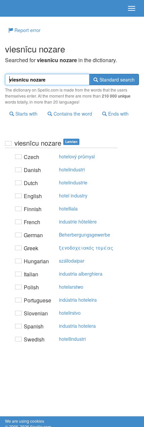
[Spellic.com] (17, 8)
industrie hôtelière (78, 221)
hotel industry (73, 195)
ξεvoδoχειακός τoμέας (86, 247)
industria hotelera (77, 325)
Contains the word (72, 113)
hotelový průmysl (77, 156)
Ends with (118, 113)
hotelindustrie (73, 182)
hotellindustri (72, 338)
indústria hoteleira (78, 299)
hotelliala (68, 208)
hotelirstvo (70, 312)
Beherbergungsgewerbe (84, 234)
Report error (27, 30)
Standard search (116, 79)
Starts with (26, 113)
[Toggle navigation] (131, 8)
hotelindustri (72, 169)
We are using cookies (24, 421)
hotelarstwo (71, 286)
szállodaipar (71, 260)
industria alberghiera (80, 273)
